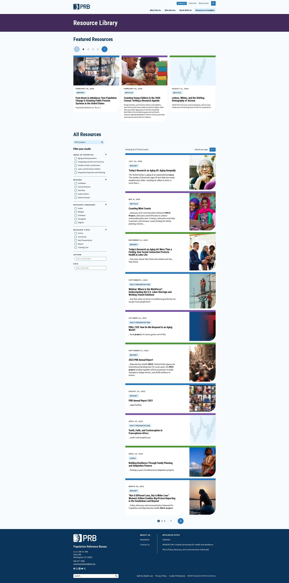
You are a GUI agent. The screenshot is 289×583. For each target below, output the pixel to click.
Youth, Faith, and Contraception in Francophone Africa (145, 431)
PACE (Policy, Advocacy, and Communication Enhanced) (185, 549)
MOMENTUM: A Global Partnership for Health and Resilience (187, 544)
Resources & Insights (205, 10)
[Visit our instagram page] (77, 569)
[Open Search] (213, 3)
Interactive (82, 237)
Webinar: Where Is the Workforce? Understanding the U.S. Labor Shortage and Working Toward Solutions (150, 292)
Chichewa (81, 215)
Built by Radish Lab (145, 576)
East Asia (81, 190)
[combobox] (89, 259)
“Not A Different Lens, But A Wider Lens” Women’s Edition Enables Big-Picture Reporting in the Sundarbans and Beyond (152, 498)
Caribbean (82, 183)
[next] (104, 49)
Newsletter (145, 539)
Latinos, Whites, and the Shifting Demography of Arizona (188, 99)
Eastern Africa (83, 194)
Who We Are (170, 10)
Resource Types (81, 230)
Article (80, 233)
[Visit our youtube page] (82, 568)
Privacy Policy (161, 576)
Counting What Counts (140, 208)
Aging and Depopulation (87, 158)
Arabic (80, 208)
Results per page (201, 149)
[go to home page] (81, 9)
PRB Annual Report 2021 (141, 400)
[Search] (102, 142)
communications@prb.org (84, 564)
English (81, 222)
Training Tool (83, 247)
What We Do (155, 10)
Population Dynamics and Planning (91, 172)
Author (77, 255)
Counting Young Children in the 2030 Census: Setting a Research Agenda (142, 99)
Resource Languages (84, 205)
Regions (77, 180)
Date (75, 264)
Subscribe (192, 3)
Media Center (204, 3)
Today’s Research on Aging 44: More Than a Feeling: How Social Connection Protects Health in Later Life (150, 252)
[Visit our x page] (85, 569)
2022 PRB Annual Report (141, 359)
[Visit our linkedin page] (79, 569)
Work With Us (185, 10)
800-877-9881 (79, 561)
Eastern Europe (84, 197)
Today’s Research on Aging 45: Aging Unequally (152, 170)
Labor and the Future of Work (89, 169)
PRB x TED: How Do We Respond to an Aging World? (150, 328)
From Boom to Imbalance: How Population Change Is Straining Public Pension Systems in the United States (96, 100)
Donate (182, 3)
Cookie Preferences (177, 576)
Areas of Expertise (83, 155)
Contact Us (145, 544)
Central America (84, 187)
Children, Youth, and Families (89, 165)
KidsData (166, 539)
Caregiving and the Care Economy (91, 162)
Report (80, 244)
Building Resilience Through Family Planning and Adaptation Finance (151, 464)
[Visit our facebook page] (74, 569)
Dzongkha (82, 219)
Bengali (81, 212)
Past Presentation (85, 240)
